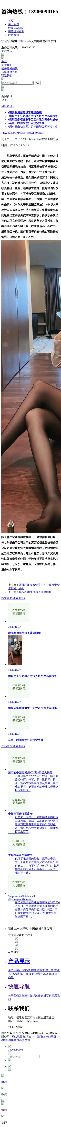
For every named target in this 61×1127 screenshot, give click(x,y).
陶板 (51, 973)
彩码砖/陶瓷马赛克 (33, 970)
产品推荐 (13, 746)
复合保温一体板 (38, 973)
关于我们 (13, 24)
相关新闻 (13, 598)
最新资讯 (7, 106)
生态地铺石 (15, 970)
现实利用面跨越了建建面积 (35, 591)
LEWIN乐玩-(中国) (12, 132)
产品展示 (19, 961)
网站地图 (17, 1036)
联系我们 (13, 35)
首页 (11, 20)
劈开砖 (49, 970)
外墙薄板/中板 (20, 973)
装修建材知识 (16, 27)
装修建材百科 (16, 31)
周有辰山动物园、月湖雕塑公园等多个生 (33, 126)
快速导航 (19, 986)
